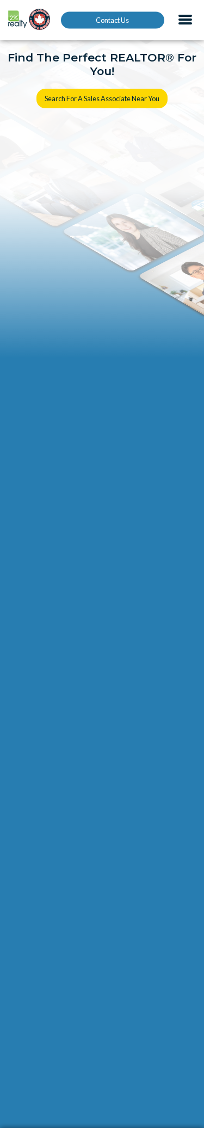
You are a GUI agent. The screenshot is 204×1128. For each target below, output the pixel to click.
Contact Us (112, 20)
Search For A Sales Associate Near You (102, 98)
